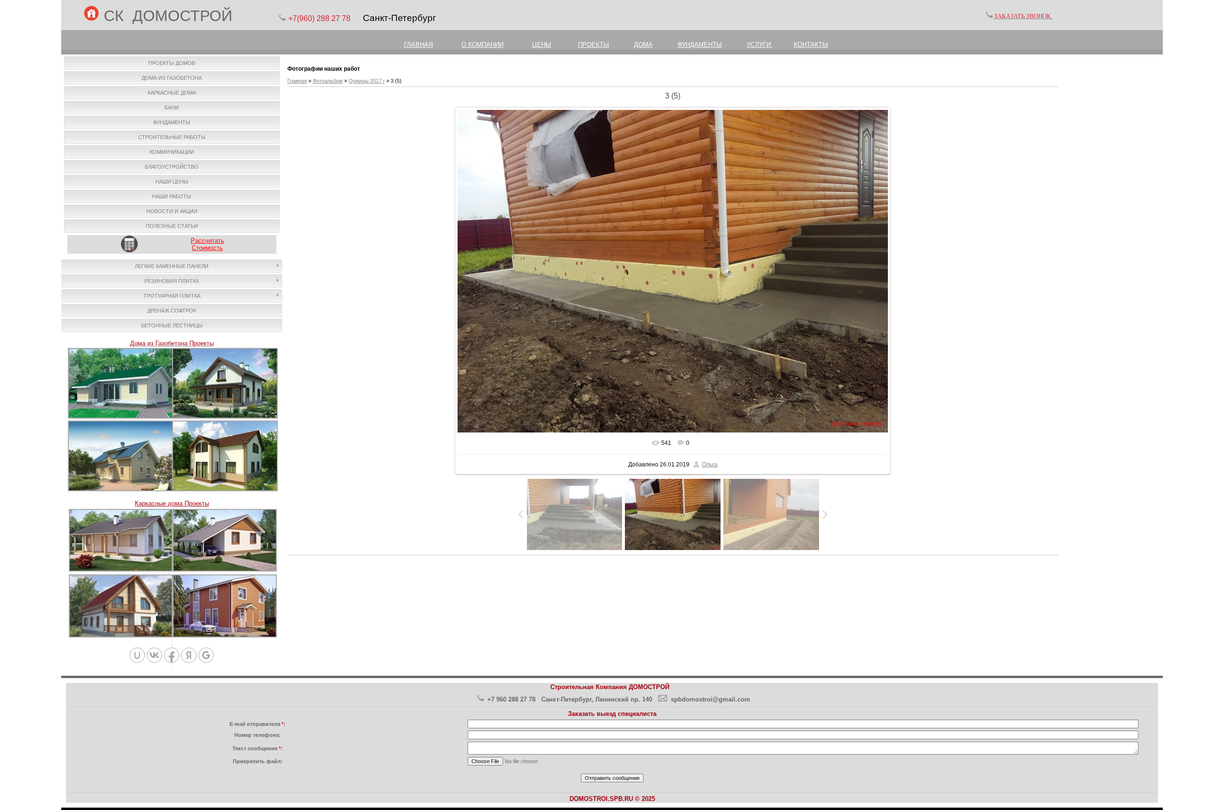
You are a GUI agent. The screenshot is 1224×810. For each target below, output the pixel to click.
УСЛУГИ (760, 44)
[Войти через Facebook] (171, 655)
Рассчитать (207, 240)
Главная (297, 81)
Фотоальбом (328, 81)
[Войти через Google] (206, 655)
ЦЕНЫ (541, 44)
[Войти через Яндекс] (189, 655)
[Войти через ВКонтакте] (154, 655)
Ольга (710, 464)
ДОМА (643, 44)
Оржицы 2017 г (367, 81)
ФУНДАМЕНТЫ (700, 44)
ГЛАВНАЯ (418, 44)
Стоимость (207, 247)
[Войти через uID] (137, 655)
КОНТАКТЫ (811, 44)
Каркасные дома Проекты (172, 503)
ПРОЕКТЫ (593, 44)
